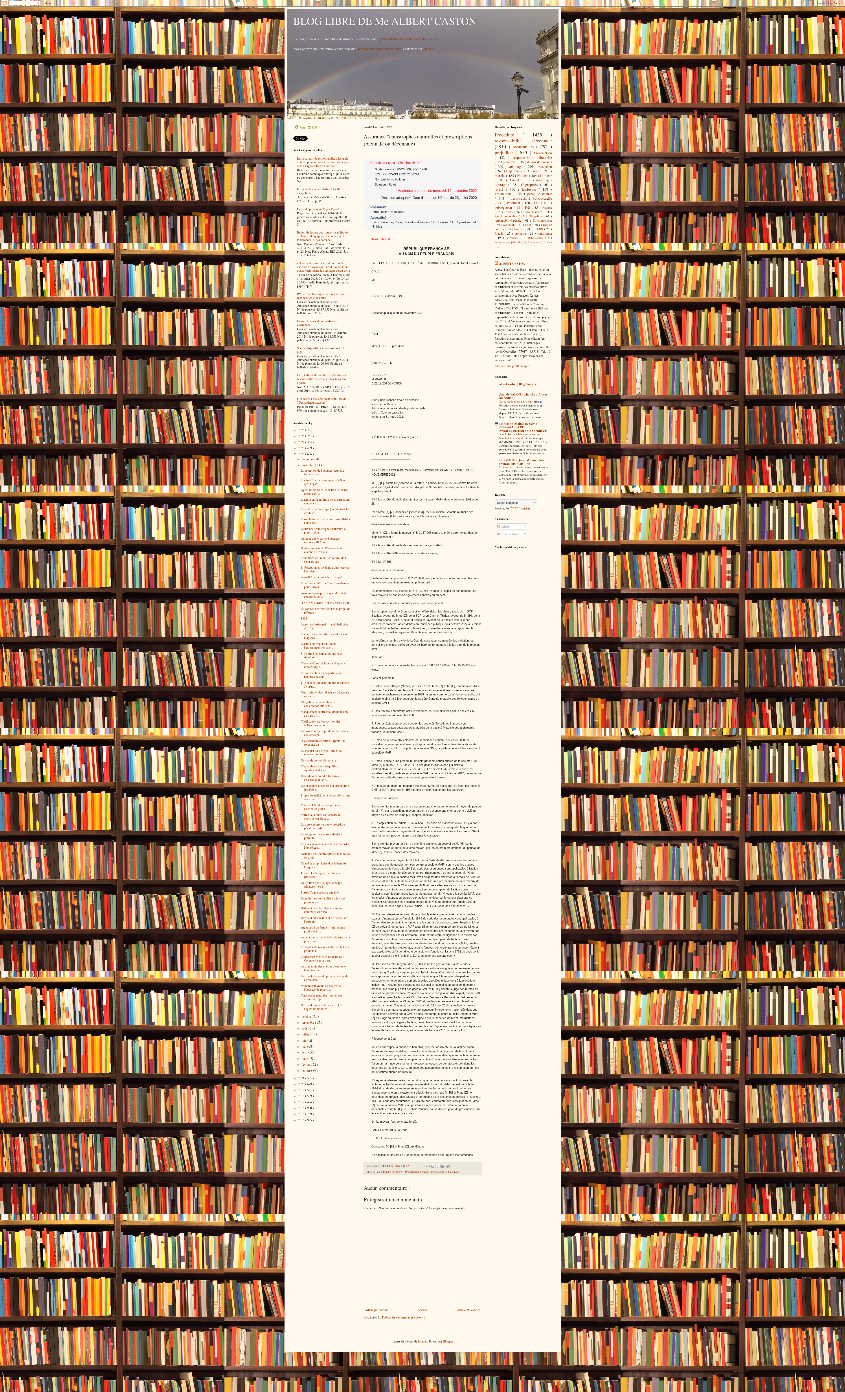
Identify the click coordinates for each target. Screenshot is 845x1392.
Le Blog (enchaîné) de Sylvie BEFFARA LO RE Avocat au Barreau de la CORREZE (523, 427)
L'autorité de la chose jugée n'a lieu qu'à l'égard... (323, 482)
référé (500, 189)
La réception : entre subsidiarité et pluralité (322, 836)
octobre (307, 1016)
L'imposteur (506, 467)
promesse (520, 233)
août (305, 1028)
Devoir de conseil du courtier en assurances (317, 323)
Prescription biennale (417, 1172)
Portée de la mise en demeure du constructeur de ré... (321, 816)
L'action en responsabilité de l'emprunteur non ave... (318, 645)
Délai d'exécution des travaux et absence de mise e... (320, 778)
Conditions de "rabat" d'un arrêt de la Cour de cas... (324, 560)
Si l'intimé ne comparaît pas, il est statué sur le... (322, 655)
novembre (308, 465)
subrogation (504, 207)
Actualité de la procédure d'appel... (322, 577)
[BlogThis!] (433, 1166)
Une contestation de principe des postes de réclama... (325, 978)
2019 (301, 1090)
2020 (301, 1084)
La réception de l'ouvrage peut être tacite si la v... (322, 472)
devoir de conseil (539, 161)
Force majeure (534, 212)
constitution (544, 233)
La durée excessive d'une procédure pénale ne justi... (323, 826)
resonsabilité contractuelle (531, 198)
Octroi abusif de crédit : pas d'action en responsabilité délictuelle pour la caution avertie (322, 379)
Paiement (514, 202)
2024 (301, 442)
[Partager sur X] (437, 1166)
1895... (305, 618)
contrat (510, 161)
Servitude (509, 224)
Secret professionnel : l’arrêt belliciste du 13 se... (324, 626)
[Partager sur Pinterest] (447, 1166)
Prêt (528, 207)
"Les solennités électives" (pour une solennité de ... (323, 743)
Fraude (500, 233)
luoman (422, 1341)
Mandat (547, 207)
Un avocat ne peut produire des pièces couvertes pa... (324, 733)
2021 (301, 1078)
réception (545, 166)
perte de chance (539, 193)
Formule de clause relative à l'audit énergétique (319, 191)
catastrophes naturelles (390, 1172)
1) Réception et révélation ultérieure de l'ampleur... (325, 569)
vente (537, 170)
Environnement (542, 220)
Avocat (515, 179)
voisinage (516, 166)
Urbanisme (504, 193)
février (306, 1064)
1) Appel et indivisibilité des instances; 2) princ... (325, 684)
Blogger (448, 1341)
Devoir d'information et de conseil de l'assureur (324, 920)
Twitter (428, 48)
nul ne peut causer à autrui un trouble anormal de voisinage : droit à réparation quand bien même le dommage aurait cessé (323, 267)
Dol (537, 202)
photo (549, 242)
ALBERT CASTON (512, 263)
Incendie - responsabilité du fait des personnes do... (323, 900)
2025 (301, 436)
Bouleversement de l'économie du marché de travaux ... (322, 550)
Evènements (534, 242)
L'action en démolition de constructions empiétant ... (325, 501)
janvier (306, 1070)
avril (305, 1052)
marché (500, 175)
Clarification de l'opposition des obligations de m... (320, 723)
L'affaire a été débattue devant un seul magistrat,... (324, 636)
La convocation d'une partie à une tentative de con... (322, 675)
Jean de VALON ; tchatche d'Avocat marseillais (523, 396)
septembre (308, 1022)
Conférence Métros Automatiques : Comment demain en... (322, 958)
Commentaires (509, 534)
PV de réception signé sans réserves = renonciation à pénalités (320, 296)
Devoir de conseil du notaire (318, 760)
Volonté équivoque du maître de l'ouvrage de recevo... (321, 987)
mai (304, 1046)
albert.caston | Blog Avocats (517, 384)
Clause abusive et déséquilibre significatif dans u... (319, 768)
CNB (528, 224)
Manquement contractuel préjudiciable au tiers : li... (324, 713)
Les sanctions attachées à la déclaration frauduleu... (325, 787)
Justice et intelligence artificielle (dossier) (321, 875)
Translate (524, 508)
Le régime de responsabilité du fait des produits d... (325, 949)
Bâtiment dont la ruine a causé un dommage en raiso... (321, 910)
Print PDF (308, 127)
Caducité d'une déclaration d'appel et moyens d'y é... (323, 665)
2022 (301, 454)
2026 (301, 430)
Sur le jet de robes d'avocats (516, 401)
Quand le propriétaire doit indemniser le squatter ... (324, 865)
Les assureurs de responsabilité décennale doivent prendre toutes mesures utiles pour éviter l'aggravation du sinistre (323, 162)
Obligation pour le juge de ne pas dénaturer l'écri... (321, 884)
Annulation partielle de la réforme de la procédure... (325, 939)
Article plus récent (376, 1310)
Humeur (546, 175)
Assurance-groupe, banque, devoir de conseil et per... (324, 595)
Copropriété (530, 184)
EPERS (538, 229)
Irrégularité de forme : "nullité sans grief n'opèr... (323, 929)
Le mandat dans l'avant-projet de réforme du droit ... (321, 752)
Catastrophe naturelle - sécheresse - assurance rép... (322, 997)
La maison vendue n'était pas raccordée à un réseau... (325, 846)
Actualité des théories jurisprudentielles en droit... (325, 855)
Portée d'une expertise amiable (320, 892)
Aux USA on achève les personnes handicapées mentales (519, 436)
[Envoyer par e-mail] (428, 1166)
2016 (301, 1108)
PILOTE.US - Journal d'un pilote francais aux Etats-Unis (521, 462)
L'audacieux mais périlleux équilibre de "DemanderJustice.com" (321, 401)
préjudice (505, 152)
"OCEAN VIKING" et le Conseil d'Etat (325, 603)
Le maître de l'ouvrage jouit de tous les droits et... (325, 511)
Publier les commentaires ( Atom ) (403, 1317)
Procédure (509, 134)
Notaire (523, 175)
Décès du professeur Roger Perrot (318, 209)
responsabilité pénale (509, 220)
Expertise (513, 170)
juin (304, 1040)
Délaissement (536, 238)
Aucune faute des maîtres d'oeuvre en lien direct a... (324, 968)
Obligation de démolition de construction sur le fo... (318, 704)
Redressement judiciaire (509, 242)
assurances (524, 146)
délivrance (513, 238)
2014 (301, 1120)
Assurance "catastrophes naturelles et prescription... (323, 531)
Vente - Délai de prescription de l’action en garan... (320, 807)
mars (305, 1058)
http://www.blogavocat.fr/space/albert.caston (408, 39)
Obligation (536, 216)
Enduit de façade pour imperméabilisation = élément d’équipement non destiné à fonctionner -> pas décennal (323, 236)
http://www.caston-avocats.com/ (380, 48)
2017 (301, 1102)
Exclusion (530, 189)
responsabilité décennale (445, 1172)
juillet (306, 1034)
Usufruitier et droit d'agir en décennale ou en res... (325, 694)
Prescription (543, 152)
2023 (301, 448)
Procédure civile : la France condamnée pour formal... (325, 585)
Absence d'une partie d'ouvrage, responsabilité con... (320, 540)
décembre (308, 459)
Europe (519, 229)
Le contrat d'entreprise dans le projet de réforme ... (325, 610)
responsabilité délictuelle (532, 157)
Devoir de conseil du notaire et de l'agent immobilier (322, 1007)
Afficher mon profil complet (512, 366)
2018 (301, 1096)
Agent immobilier (507, 216)
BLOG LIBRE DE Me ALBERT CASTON (384, 21)
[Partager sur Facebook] (442, 1166)
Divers (509, 212)
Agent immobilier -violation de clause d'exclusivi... (324, 492)
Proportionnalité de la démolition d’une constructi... (325, 797)
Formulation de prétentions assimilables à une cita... (325, 521)
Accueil (422, 1310)
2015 (301, 1114)
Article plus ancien (468, 1310)
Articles (505, 526)
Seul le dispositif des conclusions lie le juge (321, 350)
